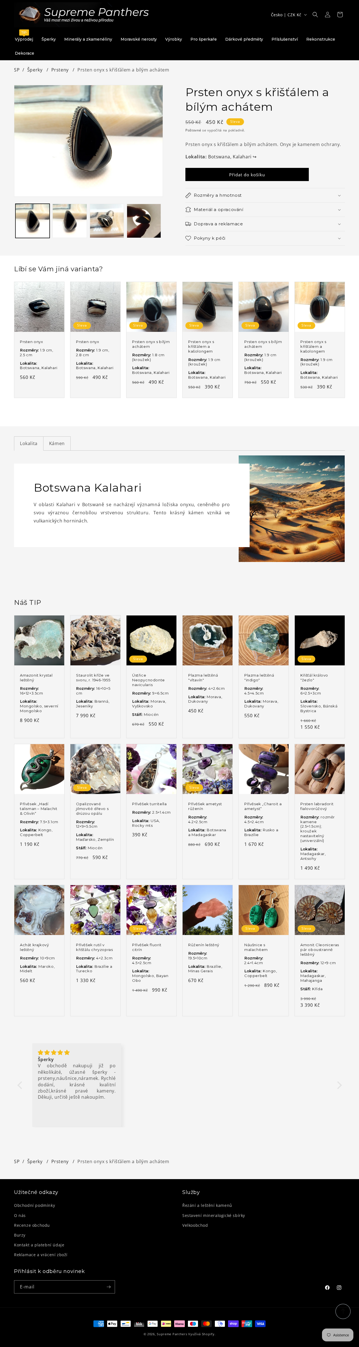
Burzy (20, 1235)
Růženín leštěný (203, 945)
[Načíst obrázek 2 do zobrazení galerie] (69, 221)
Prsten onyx (31, 341)
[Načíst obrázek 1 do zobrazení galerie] (32, 221)
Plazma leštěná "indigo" (259, 677)
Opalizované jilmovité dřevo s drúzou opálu (92, 809)
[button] (315, 14)
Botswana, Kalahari (232, 157)
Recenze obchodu (32, 1225)
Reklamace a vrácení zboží (41, 1254)
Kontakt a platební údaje (39, 1245)
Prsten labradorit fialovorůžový (316, 806)
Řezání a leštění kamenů (207, 1205)
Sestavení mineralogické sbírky (213, 1215)
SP (17, 70)
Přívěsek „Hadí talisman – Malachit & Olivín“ (38, 809)
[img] (77, 1052)
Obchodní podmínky (34, 1205)
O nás (20, 1215)
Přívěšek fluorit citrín (147, 947)
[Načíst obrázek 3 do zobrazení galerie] (107, 221)
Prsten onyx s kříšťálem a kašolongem (201, 346)
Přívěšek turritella (149, 804)
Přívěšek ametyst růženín (205, 806)
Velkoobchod (195, 1225)
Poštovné (193, 130)
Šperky (35, 70)
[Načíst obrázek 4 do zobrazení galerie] (144, 221)
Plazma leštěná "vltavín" (203, 677)
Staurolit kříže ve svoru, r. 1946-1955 (93, 677)
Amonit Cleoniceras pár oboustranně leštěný (319, 950)
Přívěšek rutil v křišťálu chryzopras (94, 947)
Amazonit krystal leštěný (36, 677)
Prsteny (60, 70)
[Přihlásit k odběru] (108, 1286)
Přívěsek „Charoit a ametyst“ (263, 806)
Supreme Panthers (172, 1334)
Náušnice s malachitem (256, 947)
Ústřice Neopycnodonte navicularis (148, 680)
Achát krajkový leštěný (34, 947)
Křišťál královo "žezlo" (314, 677)
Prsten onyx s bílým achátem (151, 344)
